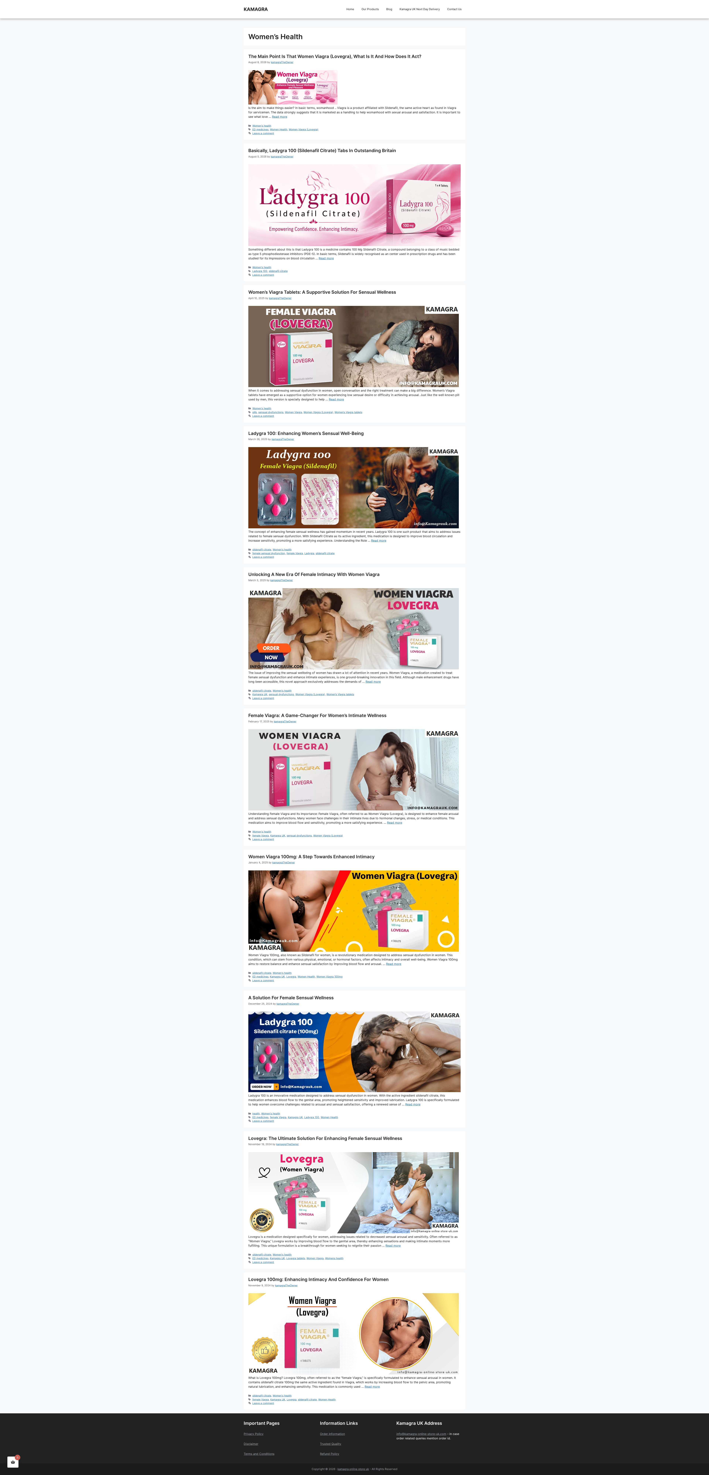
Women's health (261, 125)
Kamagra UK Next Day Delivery (420, 9)
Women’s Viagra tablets (348, 412)
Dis (246, 1444)
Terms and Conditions (259, 1454)
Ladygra (309, 553)
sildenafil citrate (278, 271)
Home (350, 9)
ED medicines (260, 129)
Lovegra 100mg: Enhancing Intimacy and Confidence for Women (318, 1279)
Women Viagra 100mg (329, 976)
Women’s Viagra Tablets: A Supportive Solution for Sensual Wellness (322, 292)
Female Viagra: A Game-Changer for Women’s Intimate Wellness (317, 715)
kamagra (256, 9)
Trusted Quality (330, 1444)
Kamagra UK (259, 694)
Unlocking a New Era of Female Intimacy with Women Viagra (314, 574)
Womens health (334, 1258)
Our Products (370, 9)
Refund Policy (329, 1454)
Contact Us (454, 9)
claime (252, 1444)
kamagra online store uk (353, 1469)
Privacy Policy (253, 1434)
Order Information (332, 1434)
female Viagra (295, 553)
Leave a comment (263, 133)
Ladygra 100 (259, 271)
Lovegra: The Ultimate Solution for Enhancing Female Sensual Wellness (325, 1138)
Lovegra (291, 976)
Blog (389, 9)
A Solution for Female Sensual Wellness (291, 997)
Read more (279, 117)
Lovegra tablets (295, 1258)
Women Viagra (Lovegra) (303, 129)
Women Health (278, 129)
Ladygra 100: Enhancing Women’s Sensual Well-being (306, 433)
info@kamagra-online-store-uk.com (421, 1434)
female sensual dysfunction (268, 553)
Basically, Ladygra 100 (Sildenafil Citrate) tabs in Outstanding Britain (322, 150)
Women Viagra (293, 412)
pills (254, 412)
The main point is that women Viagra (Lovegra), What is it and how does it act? (334, 56)
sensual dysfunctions (270, 412)
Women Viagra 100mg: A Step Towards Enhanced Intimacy (311, 856)
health (256, 1113)
